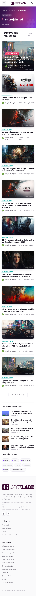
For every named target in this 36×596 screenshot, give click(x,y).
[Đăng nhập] (32, 3)
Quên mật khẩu (7, 576)
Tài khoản (5, 572)
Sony (5, 469)
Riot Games (7, 465)
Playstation (25, 460)
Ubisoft (27, 465)
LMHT (14, 460)
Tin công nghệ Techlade (9, 535)
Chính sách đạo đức (8, 553)
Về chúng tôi (6, 525)
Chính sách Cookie (8, 563)
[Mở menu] (4, 3)
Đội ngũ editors (7, 528)
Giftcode (4, 579)
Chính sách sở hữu (8, 559)
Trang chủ (5, 10)
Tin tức (4, 531)
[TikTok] (8, 514)
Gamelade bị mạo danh (9, 569)
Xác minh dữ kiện (7, 566)
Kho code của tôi (7, 582)
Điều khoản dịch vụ (8, 546)
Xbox (18, 465)
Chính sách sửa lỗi (8, 556)
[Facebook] (3, 514)
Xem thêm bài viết (18, 395)
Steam (5, 460)
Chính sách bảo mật (8, 549)
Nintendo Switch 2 (18, 469)
